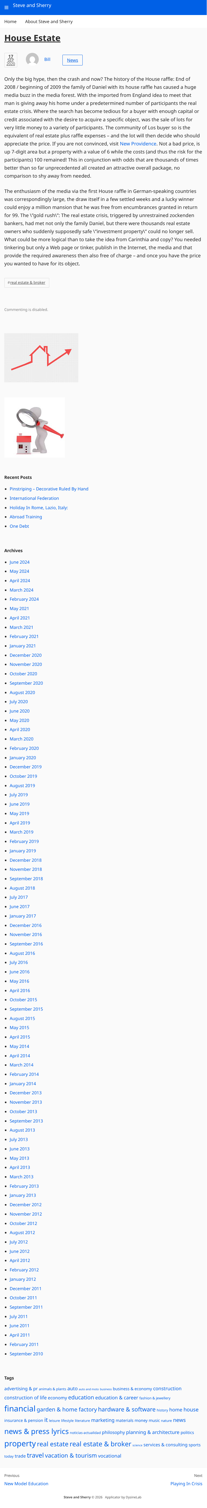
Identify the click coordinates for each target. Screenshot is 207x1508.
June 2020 (20, 711)
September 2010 (26, 1354)
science (137, 1445)
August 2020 (22, 692)
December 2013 (26, 1093)
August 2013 (22, 1130)
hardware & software (127, 1409)
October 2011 (23, 1298)
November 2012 (26, 1214)
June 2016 (20, 972)
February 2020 (24, 748)
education (81, 1397)
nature (166, 1420)
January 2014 (23, 1084)
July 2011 (19, 1316)
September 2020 (26, 683)
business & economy (132, 1389)
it (46, 1420)
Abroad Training (26, 517)
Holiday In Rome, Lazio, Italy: (39, 508)
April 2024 (20, 581)
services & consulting (165, 1444)
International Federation (34, 498)
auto (72, 1388)
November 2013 (26, 1102)
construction (167, 1388)
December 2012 (26, 1205)
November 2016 (26, 934)
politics (187, 1432)
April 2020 (20, 729)
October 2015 (23, 1000)
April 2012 (20, 1260)
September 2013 (26, 1121)
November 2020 (26, 664)
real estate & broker (27, 282)
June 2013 (20, 1149)
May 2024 (19, 571)
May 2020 (19, 720)
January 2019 (23, 851)
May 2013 (19, 1158)
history (162, 1410)
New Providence (138, 144)
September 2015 (26, 1009)
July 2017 (19, 897)
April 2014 (20, 1056)
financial (20, 1408)
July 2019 (19, 795)
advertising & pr (21, 1388)
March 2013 (21, 1177)
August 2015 (22, 1018)
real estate (52, 1444)
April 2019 (20, 823)
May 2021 (19, 608)
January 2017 (23, 916)
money (141, 1420)
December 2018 (26, 860)
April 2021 (20, 618)
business (106, 1389)
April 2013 (20, 1167)
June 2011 (20, 1326)
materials (125, 1420)
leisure (54, 1420)
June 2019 (20, 804)
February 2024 (24, 599)
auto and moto (89, 1389)
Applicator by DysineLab (123, 1497)
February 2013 (24, 1186)
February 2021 (24, 636)
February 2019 (24, 841)
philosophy (113, 1432)
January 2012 (23, 1279)
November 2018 (26, 869)
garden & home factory (67, 1409)
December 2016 (26, 925)
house (191, 1409)
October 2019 (23, 776)
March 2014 (21, 1065)
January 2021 (23, 646)
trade (20, 1456)
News (72, 60)
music (154, 1420)
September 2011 (26, 1307)
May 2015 (19, 1027)
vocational (109, 1456)
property (20, 1443)
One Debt (19, 526)
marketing (102, 1420)
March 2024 (21, 590)
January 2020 (23, 758)
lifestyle (67, 1420)
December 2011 (26, 1288)
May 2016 (19, 981)
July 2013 (19, 1139)
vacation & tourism (71, 1455)
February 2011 (24, 1344)
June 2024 (20, 562)
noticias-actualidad (85, 1432)
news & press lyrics (36, 1431)
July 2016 (19, 962)
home (176, 1410)
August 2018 (22, 888)
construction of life (25, 1398)
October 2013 (23, 1111)
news (179, 1419)
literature (82, 1420)
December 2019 (26, 767)
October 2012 (23, 1223)
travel (35, 1455)
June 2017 (20, 906)
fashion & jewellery (155, 1398)
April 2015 (20, 1037)
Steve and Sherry (77, 1497)
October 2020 (23, 674)
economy (57, 1398)
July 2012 (19, 1242)
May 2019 (19, 813)
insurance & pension (23, 1420)
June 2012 (20, 1251)
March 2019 (21, 832)
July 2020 (19, 702)
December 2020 (26, 655)
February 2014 (24, 1074)
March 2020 (21, 739)
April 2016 (20, 990)
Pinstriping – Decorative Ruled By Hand (49, 489)
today (8, 1456)
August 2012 (22, 1232)
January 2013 (23, 1195)
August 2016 (22, 953)
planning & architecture (152, 1432)
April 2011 (20, 1335)
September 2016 (26, 944)
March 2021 (21, 627)
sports (195, 1445)
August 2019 (22, 785)
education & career (116, 1398)
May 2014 (19, 1046)
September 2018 (26, 879)
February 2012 (24, 1270)
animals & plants (52, 1388)
